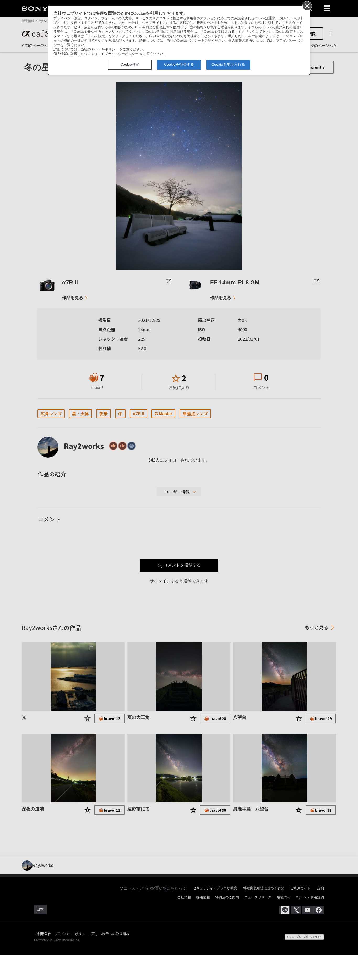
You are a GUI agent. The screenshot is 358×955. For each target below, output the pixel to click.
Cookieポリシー (106, 49)
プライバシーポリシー (122, 54)
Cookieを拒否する (179, 64)
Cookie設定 (129, 64)
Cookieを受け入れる (228, 64)
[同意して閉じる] (306, 5)
